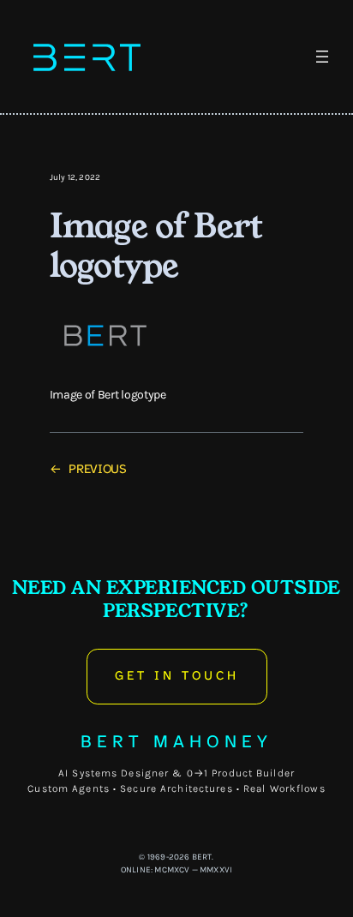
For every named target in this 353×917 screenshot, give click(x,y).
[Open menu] (322, 56)
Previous (97, 469)
